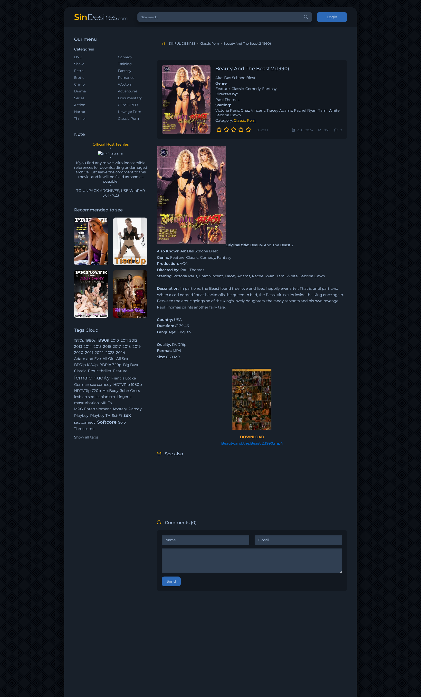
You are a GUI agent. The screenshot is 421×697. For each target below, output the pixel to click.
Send (171, 581)
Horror (80, 112)
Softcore (106, 422)
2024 (120, 352)
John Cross (130, 390)
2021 (89, 352)
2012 (133, 340)
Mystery (120, 409)
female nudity (92, 378)
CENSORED (128, 105)
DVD (78, 57)
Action (79, 105)
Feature (120, 370)
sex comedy (85, 422)
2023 (109, 352)
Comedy (125, 57)
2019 (137, 346)
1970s (79, 340)
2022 (99, 352)
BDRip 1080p (86, 364)
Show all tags (86, 437)
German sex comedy (93, 384)
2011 (124, 340)
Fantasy (124, 71)
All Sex (122, 358)
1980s (91, 340)
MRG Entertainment (92, 409)
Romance (126, 77)
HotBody (110, 390)
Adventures (127, 91)
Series (79, 98)
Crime (79, 84)
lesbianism (105, 396)
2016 (107, 346)
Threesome (84, 428)
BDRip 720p (110, 364)
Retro (79, 71)
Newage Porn (129, 112)
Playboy (81, 415)
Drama (80, 91)
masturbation (86, 402)
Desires (101, 17)
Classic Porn (128, 118)
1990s (103, 340)
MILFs (106, 402)
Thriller (80, 118)
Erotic (79, 77)
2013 (78, 346)
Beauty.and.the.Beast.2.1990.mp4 (252, 443)
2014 (88, 346)
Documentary (130, 98)
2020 (78, 352)
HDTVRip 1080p (127, 384)
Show (79, 64)
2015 (97, 346)
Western (125, 84)
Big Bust (130, 364)
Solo (122, 422)
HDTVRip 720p (87, 390)
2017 (117, 346)
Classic (80, 370)
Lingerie (124, 396)
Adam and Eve (87, 358)
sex (127, 415)
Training (125, 64)
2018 (127, 346)
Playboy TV (100, 415)
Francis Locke (123, 378)
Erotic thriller (99, 370)
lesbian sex (84, 396)
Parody (135, 409)
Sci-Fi (117, 415)
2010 (115, 340)
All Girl (109, 358)
